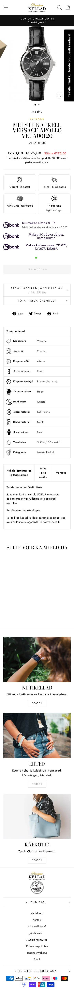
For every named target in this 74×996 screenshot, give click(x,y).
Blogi (37, 959)
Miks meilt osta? (37, 926)
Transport (42, 158)
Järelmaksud (37, 933)
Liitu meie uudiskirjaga (36, 971)
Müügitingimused (37, 940)
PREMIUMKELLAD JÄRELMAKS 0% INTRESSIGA (37, 290)
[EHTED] (37, 735)
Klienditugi (36, 902)
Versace (37, 118)
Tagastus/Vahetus (37, 953)
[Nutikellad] (37, 659)
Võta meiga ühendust (37, 300)
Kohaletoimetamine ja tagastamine (19, 473)
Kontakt (37, 920)
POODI (37, 703)
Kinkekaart (37, 913)
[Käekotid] (37, 816)
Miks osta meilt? (43, 472)
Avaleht (36, 112)
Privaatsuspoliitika (37, 946)
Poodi (37, 784)
